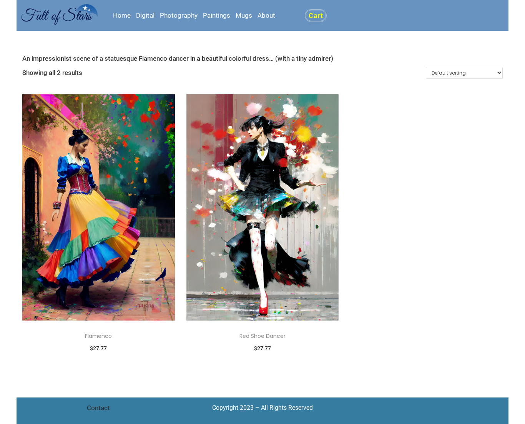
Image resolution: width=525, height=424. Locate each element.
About (266, 15)
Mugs (244, 15)
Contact (98, 408)
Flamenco (98, 336)
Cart (316, 16)
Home (122, 15)
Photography (179, 15)
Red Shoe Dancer (262, 336)
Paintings (216, 15)
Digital (145, 15)
